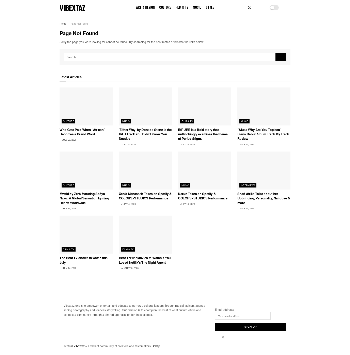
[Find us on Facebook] (242, 7)
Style (210, 7)
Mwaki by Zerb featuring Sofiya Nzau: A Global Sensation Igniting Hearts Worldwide (84, 198)
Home (63, 23)
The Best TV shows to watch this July (84, 259)
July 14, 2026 (128, 144)
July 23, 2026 (68, 139)
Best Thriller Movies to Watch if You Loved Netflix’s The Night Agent (145, 259)
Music (197, 7)
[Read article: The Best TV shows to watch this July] (86, 235)
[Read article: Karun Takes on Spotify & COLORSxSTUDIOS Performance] (204, 171)
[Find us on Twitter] (249, 7)
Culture (165, 7)
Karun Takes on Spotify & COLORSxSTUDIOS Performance (202, 195)
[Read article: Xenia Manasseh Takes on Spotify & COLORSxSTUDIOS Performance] (145, 171)
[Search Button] (288, 7)
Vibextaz (79, 346)
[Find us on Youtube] (262, 7)
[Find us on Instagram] (256, 7)
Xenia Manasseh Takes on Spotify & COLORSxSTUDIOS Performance (145, 195)
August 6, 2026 (130, 268)
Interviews (248, 185)
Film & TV (181, 7)
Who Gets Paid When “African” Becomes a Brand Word (82, 131)
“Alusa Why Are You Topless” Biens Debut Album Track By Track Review (263, 134)
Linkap (156, 346)
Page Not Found (79, 23)
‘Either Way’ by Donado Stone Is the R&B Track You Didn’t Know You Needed (145, 134)
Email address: (224, 310)
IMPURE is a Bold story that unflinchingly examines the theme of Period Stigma (203, 134)
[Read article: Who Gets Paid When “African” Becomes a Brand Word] (86, 106)
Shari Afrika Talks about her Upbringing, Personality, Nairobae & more (263, 198)
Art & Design (145, 7)
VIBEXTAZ (72, 7)
